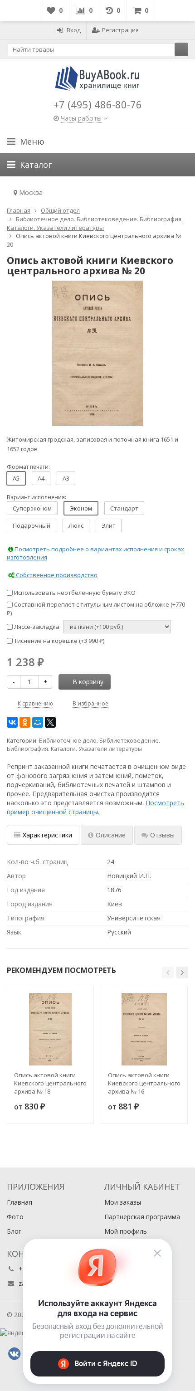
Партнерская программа (142, 1216)
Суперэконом (32, 508)
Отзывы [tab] (162, 835)
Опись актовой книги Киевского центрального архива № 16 (144, 1083)
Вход (74, 30)
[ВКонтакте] (12, 722)
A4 (41, 478)
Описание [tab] (111, 835)
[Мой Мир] (37, 722)
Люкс (75, 525)
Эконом (81, 508)
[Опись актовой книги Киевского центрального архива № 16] (144, 1029)
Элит (109, 525)
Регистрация (120, 30)
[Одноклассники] (25, 722)
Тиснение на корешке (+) (58, 641)
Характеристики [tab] (47, 835)
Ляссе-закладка (36, 627)
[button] (168, 972)
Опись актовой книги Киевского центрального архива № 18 (50, 1083)
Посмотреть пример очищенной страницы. (95, 807)
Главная (19, 1202)
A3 (66, 478)
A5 (16, 478)
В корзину (88, 681)
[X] (50, 722)
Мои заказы (122, 1202)
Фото (15, 1216)
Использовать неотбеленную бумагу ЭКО (74, 592)
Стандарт (124, 508)
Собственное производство (56, 575)
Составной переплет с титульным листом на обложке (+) (96, 608)
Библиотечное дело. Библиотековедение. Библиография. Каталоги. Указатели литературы (83, 745)
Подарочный (31, 525)
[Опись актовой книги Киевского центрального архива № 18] (50, 1029)
